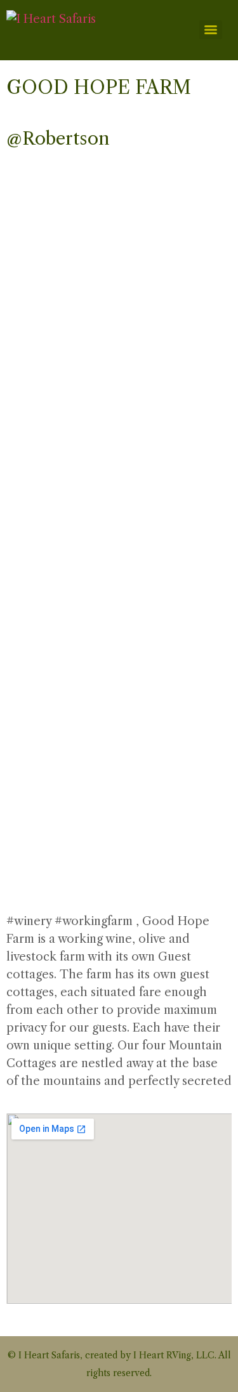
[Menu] (210, 29)
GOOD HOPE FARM (98, 87)
